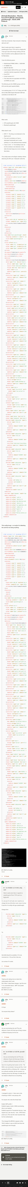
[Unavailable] (14, 99)
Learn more (3, 2)
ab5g (5, 25)
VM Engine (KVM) (15, 25)
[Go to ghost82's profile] (2, 882)
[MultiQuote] (2, 876)
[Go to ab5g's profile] (2, 25)
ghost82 (7, 881)
